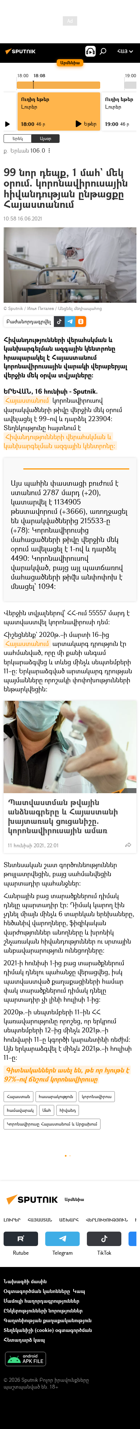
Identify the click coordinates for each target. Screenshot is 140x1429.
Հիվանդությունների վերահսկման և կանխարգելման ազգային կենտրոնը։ (59, 441)
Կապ (79, 1291)
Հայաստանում (27, 400)
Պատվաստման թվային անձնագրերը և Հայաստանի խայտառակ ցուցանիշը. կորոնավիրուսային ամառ (63, 816)
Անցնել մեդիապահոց (80, 308)
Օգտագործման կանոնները (37, 1291)
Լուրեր (12, 1220)
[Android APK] (25, 1360)
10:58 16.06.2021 (23, 218)
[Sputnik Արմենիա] (21, 54)
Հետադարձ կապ (24, 1339)
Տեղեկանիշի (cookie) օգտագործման (48, 1330)
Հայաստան (18, 1096)
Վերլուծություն (107, 1220)
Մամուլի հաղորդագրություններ (41, 1300)
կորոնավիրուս (97, 1096)
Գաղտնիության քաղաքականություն (48, 1320)
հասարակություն (56, 1096)
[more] (128, 845)
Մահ (46, 1110)
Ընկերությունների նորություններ (43, 1310)
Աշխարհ (69, 1220)
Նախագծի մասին (25, 1281)
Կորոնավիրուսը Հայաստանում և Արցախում (52, 1124)
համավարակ (20, 1110)
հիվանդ (68, 1110)
